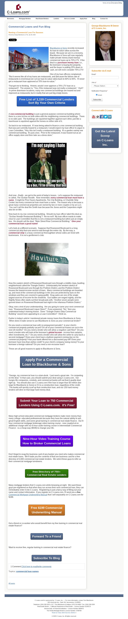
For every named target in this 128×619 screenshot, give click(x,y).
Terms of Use (107, 3)
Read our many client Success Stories (63, 612)
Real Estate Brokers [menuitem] (42, 18)
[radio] (106, 95)
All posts (12, 583)
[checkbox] (106, 95)
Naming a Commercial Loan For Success (26, 32)
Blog (120, 3)
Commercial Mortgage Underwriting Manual (28, 495)
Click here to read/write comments (36, 566)
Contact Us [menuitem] (104, 18)
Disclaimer (115, 3)
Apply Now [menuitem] (83, 18)
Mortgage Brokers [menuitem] (25, 18)
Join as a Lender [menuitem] (69, 18)
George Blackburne (19, 34)
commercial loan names (27, 571)
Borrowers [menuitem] (10, 18)
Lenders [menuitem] (56, 18)
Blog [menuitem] (93, 18)
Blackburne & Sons (58, 48)
